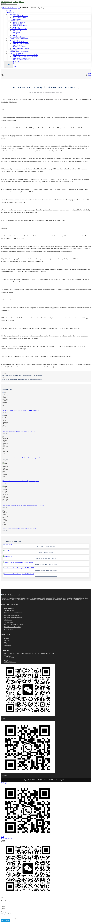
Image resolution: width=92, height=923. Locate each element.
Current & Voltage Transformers (13, 617)
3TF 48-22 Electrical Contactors (46, 552)
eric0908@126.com (18, 2)
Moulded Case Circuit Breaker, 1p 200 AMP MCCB (46, 576)
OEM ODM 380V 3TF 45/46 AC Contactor (46, 546)
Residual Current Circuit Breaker (13, 624)
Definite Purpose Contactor (21, 48)
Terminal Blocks (9, 610)
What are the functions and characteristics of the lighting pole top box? (22, 379)
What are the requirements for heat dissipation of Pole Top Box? (19, 431)
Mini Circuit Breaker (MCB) (12, 627)
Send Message (5, 920)
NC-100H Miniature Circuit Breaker (23, 60)
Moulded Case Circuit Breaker (13, 613)
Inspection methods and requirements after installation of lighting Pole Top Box (23, 458)
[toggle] (43, 8)
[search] (1, 5)
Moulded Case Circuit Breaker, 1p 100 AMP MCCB (46, 570)
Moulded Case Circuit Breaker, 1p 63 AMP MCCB (46, 564)
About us (7, 640)
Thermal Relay (8, 622)
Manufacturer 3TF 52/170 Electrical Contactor (46, 558)
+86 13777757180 (6, 2)
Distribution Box (9, 608)
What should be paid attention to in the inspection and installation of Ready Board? (24, 505)
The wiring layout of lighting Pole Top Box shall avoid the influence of (22, 375)
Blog (5, 643)
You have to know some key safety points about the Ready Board (19, 528)
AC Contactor (8, 620)
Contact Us (11, 66)
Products (6, 638)
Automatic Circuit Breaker (11, 615)
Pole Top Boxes (8, 629)
